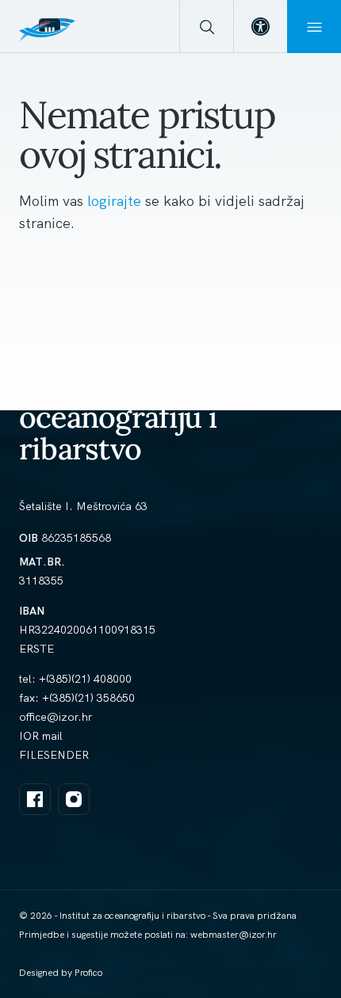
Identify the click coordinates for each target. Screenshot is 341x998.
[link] (260, 26)
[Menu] (314, 26)
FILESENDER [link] (54, 755)
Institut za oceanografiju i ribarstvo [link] (118, 417)
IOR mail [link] (41, 736)
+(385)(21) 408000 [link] (85, 679)
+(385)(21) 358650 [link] (88, 698)
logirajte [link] (116, 201)
